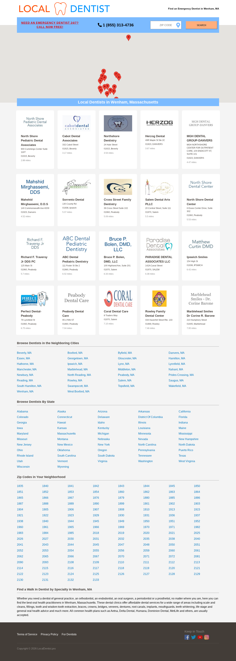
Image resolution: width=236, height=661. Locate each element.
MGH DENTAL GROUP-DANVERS (199, 138)
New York (104, 444)
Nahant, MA (176, 369)
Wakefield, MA (177, 385)
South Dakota (106, 455)
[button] (119, 78)
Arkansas (144, 411)
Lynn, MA (123, 363)
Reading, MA (25, 380)
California (185, 411)
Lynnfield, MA (177, 363)
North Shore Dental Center (200, 202)
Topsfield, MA (126, 385)
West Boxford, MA (78, 391)
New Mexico (65, 444)
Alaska (61, 411)
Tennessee (145, 455)
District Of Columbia (150, 417)
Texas (182, 455)
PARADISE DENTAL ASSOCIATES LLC (158, 259)
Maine (182, 428)
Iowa (20, 428)
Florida (183, 417)
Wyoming (63, 466)
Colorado (22, 417)
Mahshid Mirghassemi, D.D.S (34, 202)
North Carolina (147, 444)
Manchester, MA (27, 369)
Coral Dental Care (116, 311)
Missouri (22, 439)
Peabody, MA (126, 374)
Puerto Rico (186, 450)
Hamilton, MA (177, 358)
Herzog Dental (155, 136)
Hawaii (61, 422)
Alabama (22, 411)
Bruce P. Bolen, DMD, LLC (114, 259)
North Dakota (187, 444)
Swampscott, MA (78, 385)
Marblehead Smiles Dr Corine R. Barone (201, 314)
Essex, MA (23, 358)
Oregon (102, 450)
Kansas (62, 428)
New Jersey (24, 444)
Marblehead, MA (78, 369)
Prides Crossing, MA (181, 374)
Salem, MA (124, 380)
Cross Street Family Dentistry (117, 202)
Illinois (142, 422)
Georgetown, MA (78, 358)
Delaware (104, 417)
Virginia (102, 461)
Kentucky (103, 428)
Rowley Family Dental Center (155, 314)
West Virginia (187, 461)
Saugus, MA (176, 380)
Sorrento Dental (73, 199)
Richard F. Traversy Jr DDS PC (34, 259)
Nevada (143, 439)
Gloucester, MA (127, 358)
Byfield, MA (125, 352)
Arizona (102, 411)
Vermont (62, 461)
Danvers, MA (177, 352)
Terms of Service (27, 634)
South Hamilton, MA (29, 385)
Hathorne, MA (25, 363)
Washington (145, 461)
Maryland (22, 433)
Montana (62, 439)
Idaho (101, 422)
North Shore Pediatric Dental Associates (32, 141)
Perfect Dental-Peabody (31, 314)
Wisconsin (23, 466)
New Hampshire (189, 439)
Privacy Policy (49, 634)
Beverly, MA (24, 352)
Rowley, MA (75, 380)
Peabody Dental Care (73, 314)
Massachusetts (66, 433)
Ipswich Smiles (197, 257)
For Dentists (69, 634)
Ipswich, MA (75, 363)
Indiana (183, 422)
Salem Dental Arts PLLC (157, 202)
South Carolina (66, 455)
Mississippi (185, 433)
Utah (20, 461)
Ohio (20, 450)
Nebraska (104, 439)
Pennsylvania (146, 450)
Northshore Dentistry (111, 138)
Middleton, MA (127, 369)
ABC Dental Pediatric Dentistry (75, 259)
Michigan (103, 433)
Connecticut (64, 417)
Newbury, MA (25, 374)
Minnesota (144, 433)
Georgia (22, 422)
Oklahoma (63, 450)
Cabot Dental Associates (71, 138)
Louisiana (144, 428)
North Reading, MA (79, 374)
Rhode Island (25, 455)
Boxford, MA (75, 352)
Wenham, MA (25, 391)
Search (201, 25)
